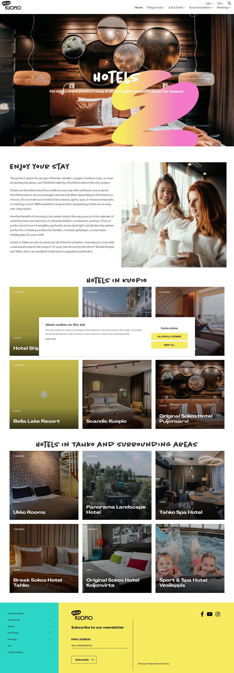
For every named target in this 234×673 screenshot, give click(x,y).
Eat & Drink (13, 632)
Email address (80, 639)
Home (139, 7)
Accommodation (16, 613)
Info (208, 3)
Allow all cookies (169, 336)
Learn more (50, 339)
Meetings (12, 639)
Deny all (169, 345)
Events (11, 626)
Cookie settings (15, 652)
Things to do (14, 620)
